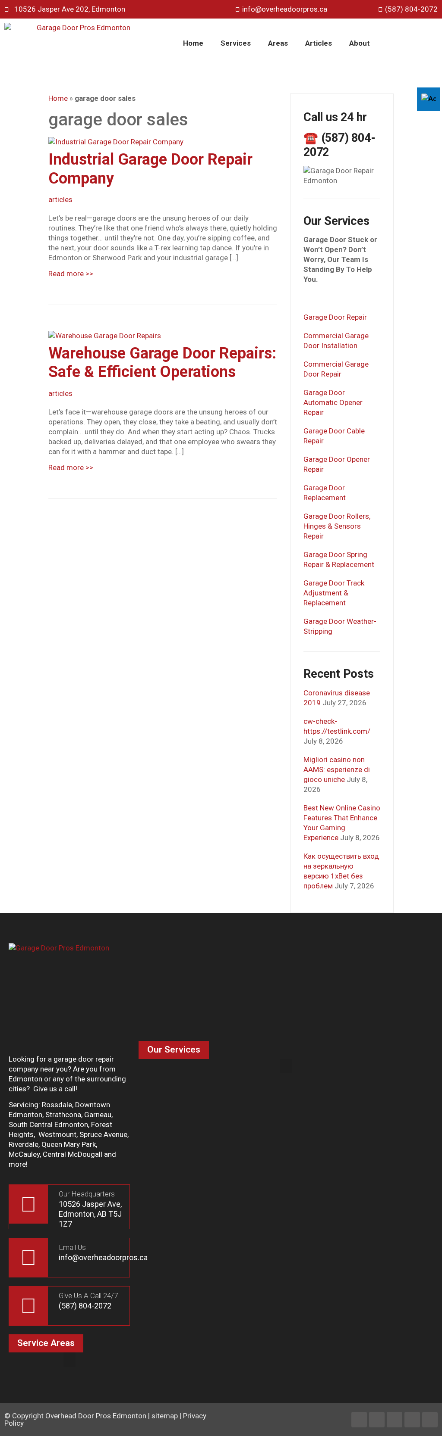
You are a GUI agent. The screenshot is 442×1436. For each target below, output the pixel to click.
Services (236, 43)
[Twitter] (394, 1419)
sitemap (165, 1415)
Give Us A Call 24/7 (88, 1295)
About (359, 43)
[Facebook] (359, 1419)
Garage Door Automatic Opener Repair (333, 402)
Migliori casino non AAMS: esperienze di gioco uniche (336, 769)
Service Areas (46, 1343)
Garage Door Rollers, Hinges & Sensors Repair (336, 526)
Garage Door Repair (335, 317)
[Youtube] (412, 1419)
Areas (278, 43)
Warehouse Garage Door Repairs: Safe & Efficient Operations (162, 362)
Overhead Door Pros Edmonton (95, 1415)
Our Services (173, 1049)
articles (60, 199)
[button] (286, 1066)
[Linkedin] (377, 1419)
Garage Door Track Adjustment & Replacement (333, 593)
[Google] (430, 1419)
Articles (318, 43)
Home (193, 43)
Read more (70, 273)
